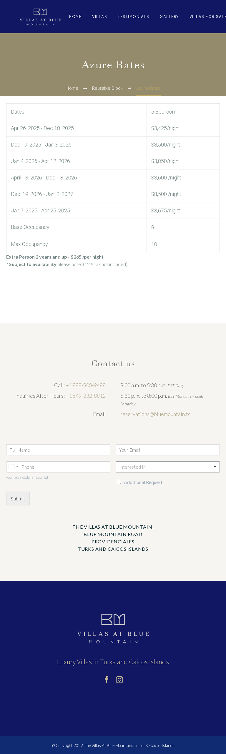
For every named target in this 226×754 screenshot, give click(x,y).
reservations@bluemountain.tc (155, 414)
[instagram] (119, 679)
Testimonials (133, 16)
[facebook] (106, 679)
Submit (18, 498)
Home (75, 16)
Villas (99, 16)
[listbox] (168, 466)
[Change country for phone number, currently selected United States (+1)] (12, 466)
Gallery (169, 16)
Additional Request (143, 482)
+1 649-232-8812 (86, 395)
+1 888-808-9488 (86, 385)
